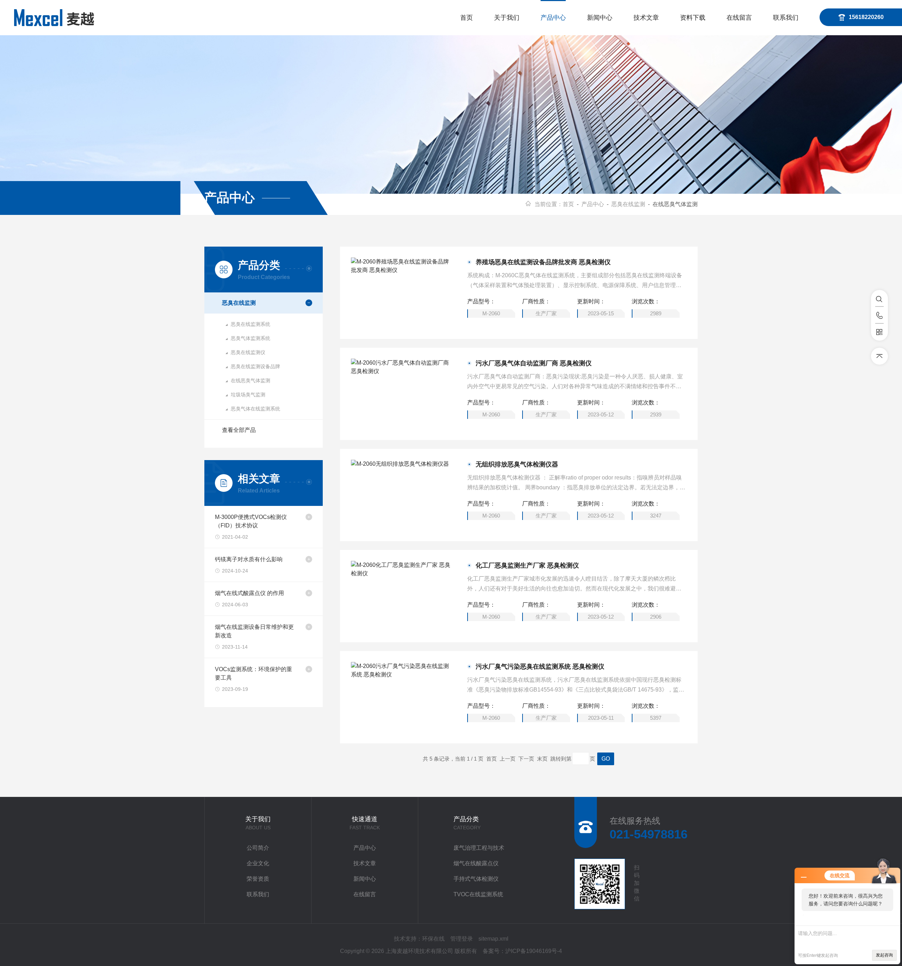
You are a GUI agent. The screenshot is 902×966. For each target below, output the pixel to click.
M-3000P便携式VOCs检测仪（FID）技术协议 (251, 521)
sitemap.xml (493, 939)
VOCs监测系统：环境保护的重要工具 (253, 673)
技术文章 (646, 17)
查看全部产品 (239, 430)
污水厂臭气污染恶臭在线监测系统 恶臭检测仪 (540, 666)
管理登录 (461, 939)
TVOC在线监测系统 (478, 894)
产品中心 (553, 17)
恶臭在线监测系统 (250, 324)
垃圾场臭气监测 (248, 394)
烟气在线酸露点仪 (476, 863)
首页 (466, 17)
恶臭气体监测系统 (250, 338)
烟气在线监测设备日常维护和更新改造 (254, 631)
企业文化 (258, 863)
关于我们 (506, 17)
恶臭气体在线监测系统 (255, 408)
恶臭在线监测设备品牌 (255, 366)
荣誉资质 (258, 879)
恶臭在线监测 (628, 204)
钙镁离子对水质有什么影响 (249, 559)
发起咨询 (884, 955)
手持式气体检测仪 (476, 879)
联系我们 (785, 17)
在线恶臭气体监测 (250, 380)
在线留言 (739, 17)
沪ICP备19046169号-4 (533, 951)
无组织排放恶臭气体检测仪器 (517, 464)
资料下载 (692, 17)
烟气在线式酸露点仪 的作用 (249, 593)
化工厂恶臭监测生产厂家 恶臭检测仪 (527, 565)
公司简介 (258, 848)
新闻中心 (599, 17)
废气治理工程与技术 (478, 848)
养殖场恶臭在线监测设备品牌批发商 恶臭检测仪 (543, 262)
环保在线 (433, 939)
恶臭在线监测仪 (248, 352)
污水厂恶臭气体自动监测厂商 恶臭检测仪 (534, 363)
